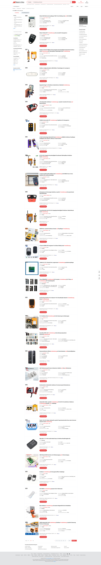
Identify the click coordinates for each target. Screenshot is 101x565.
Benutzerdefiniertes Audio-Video (84, 50)
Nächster (73, 540)
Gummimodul (40, 546)
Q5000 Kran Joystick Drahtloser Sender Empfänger (55, 228)
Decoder (65, 546)
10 (28, 540)
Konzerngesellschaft (17, 44)
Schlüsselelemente (82, 47)
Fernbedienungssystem (50, 4)
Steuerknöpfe (65, 4)
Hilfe (77, 6)
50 (33, 540)
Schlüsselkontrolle (43, 4)
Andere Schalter (27, 546)
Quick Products (41, 556)
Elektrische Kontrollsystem (42, 549)
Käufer (72, 6)
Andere (15, 54)
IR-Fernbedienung (18, 24)
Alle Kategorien (16, 6)
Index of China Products (56, 556)
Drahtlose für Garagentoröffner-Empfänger (52, 471)
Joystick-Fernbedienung (18, 26)
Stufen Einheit (81, 49)
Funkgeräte (40, 547)
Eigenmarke (16, 52)
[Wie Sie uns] (67, 553)
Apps (81, 6)
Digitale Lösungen (82, 54)
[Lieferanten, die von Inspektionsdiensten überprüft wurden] (18, 34)
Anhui (15, 63)
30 (30, 540)
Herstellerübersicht (25, 12)
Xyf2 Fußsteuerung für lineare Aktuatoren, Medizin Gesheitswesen (55, 368)
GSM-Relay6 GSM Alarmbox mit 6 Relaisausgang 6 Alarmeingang (54, 454)
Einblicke (64, 553)
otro (15, 43)
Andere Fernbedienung (17, 18)
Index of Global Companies (65, 556)
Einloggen (86, 2)
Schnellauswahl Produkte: (30, 4)
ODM (15, 50)
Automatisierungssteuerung (58, 4)
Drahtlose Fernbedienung (83, 44)
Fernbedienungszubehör (18, 23)
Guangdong (16, 58)
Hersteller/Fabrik (17, 39)
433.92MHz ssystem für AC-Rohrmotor (51, 488)
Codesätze (81, 42)
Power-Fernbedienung (82, 39)
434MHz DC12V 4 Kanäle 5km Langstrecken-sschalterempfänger (57, 262)
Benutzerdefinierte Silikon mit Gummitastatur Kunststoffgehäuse (57, 351)
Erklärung (35, 553)
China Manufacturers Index (48, 556)
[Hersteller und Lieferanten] (18, 2)
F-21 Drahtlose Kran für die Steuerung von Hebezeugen (54, 316)
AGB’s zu (54, 561)
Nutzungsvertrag (39, 553)
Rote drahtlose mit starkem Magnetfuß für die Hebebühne (55, 505)
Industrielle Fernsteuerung (83, 45)
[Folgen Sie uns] (69, 553)
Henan (15, 62)
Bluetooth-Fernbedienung (18, 20)
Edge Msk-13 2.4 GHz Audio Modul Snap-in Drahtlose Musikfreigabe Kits (55, 438)
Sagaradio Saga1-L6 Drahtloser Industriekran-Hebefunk (55, 85)
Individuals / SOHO (17, 46)
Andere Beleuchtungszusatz (55, 547)
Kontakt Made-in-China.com (55, 553)
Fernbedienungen (37, 4)
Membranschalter (54, 546)
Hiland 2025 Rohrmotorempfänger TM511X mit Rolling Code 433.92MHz (56, 16)
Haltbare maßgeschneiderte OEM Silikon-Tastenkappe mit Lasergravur (55, 68)
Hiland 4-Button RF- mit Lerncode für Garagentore (53, 32)
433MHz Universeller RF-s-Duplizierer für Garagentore (54, 120)
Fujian (15, 60)
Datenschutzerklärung (46, 553)
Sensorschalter (66, 547)
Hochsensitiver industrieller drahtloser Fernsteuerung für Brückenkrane (55, 385)
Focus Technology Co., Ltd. (49, 558)
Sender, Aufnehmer (28, 547)
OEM (15, 51)
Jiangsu (15, 59)
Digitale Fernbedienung (83, 52)
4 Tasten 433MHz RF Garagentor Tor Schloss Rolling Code (55, 245)
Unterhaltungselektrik (28, 549)
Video (26, 15)
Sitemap (61, 553)
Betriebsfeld (81, 40)
